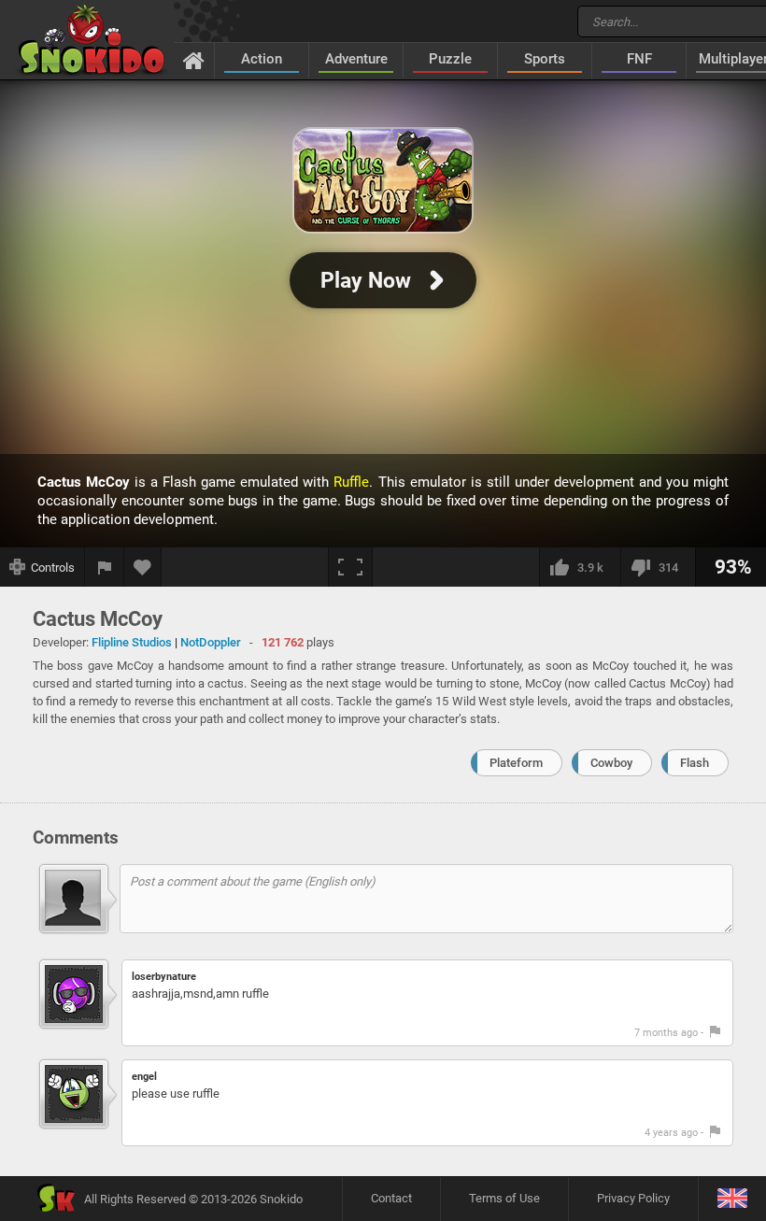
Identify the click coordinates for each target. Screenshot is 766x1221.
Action (261, 58)
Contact (391, 1198)
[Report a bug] (104, 567)
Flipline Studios (132, 642)
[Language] (732, 1199)
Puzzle (450, 58)
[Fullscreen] (350, 567)
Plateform (516, 763)
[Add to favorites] (143, 567)
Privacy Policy (633, 1198)
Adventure (356, 58)
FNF (639, 58)
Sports (544, 58)
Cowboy (611, 763)
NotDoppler (210, 642)
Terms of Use (504, 1198)
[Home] (194, 60)
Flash (694, 763)
